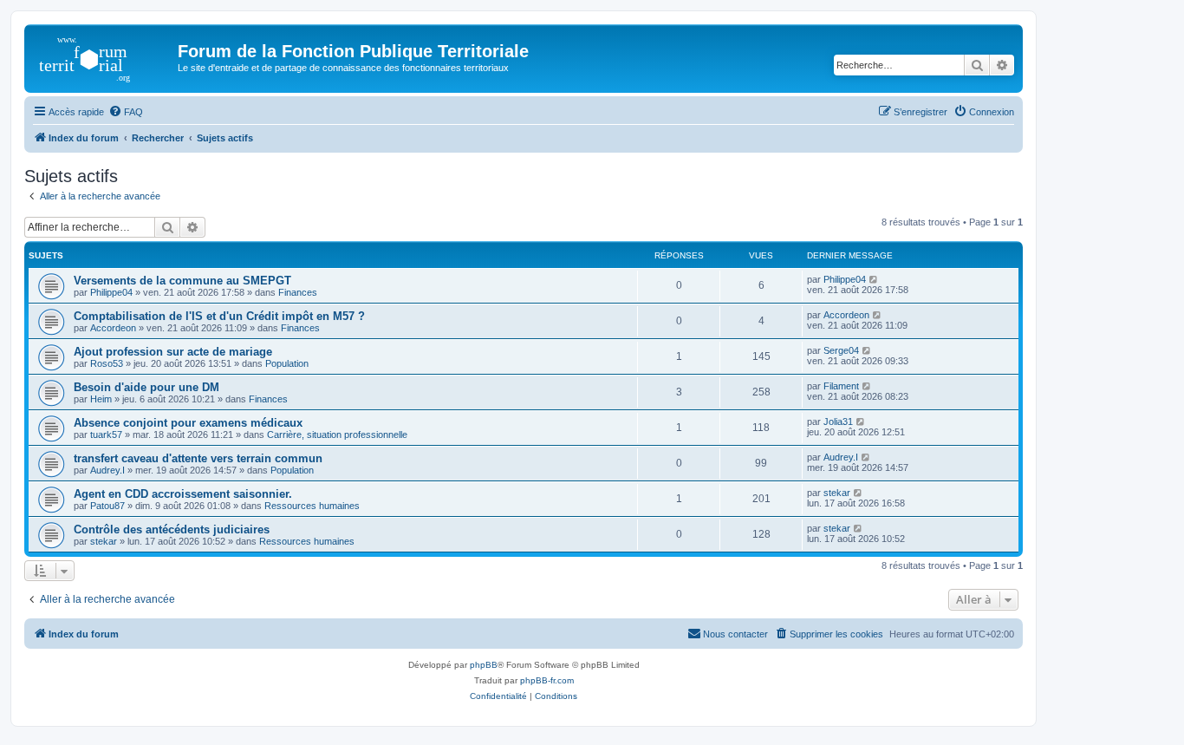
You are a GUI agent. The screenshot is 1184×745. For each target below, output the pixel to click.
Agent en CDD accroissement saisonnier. (183, 493)
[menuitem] (125, 111)
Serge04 (841, 350)
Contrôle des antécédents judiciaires (172, 529)
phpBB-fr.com (547, 680)
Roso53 (106, 363)
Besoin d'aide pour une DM (146, 387)
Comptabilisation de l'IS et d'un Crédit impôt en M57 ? (219, 316)
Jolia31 (838, 421)
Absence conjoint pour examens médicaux (188, 422)
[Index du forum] (103, 56)
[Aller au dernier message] (874, 279)
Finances (297, 292)
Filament (841, 386)
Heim (101, 399)
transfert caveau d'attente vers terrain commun (198, 458)
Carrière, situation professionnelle (337, 434)
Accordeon (113, 328)
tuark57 (106, 434)
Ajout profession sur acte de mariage (173, 351)
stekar (836, 492)
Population (287, 363)
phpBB (484, 665)
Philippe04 (111, 292)
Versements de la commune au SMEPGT (182, 280)
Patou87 (107, 505)
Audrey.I (107, 470)
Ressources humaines (312, 505)
